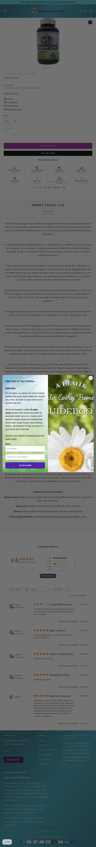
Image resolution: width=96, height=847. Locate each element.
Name (8, 444)
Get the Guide (25, 465)
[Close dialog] (91, 378)
